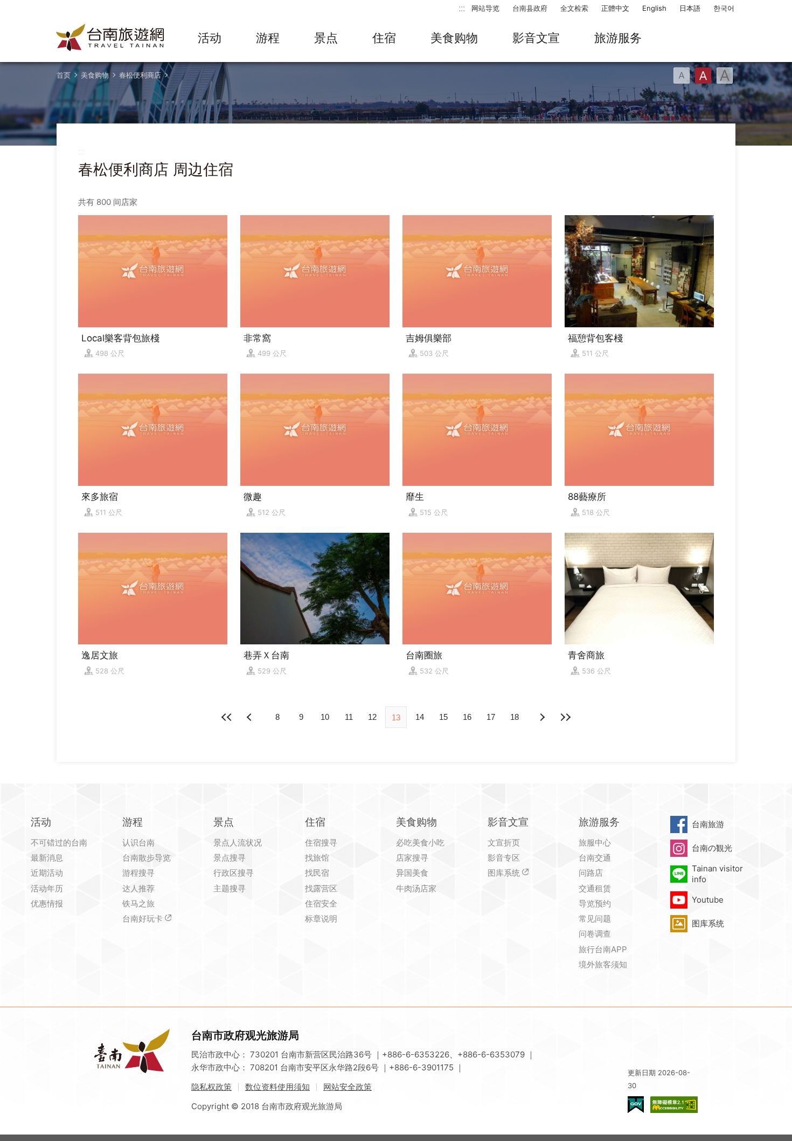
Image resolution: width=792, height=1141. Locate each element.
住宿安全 (321, 903)
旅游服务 (618, 38)
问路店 (591, 873)
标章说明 (321, 918)
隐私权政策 (211, 1087)
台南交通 (595, 858)
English (654, 8)
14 (419, 716)
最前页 (227, 717)
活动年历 (47, 888)
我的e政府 (636, 1104)
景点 (326, 38)
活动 (209, 38)
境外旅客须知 (603, 964)
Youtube (708, 900)
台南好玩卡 (142, 918)
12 (372, 716)
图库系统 (504, 873)
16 (467, 716)
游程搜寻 (138, 873)
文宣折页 (504, 842)
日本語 (689, 8)
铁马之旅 (138, 903)
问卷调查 (595, 934)
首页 (64, 75)
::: (461, 8)
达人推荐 (138, 888)
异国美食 (412, 873)
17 (491, 716)
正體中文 (615, 8)
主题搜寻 (229, 888)
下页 (250, 717)
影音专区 (504, 858)
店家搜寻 (412, 858)
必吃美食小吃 (420, 842)
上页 (541, 717)
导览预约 (595, 903)
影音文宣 (536, 38)
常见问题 (595, 918)
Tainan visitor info (717, 873)
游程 (268, 38)
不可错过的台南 (59, 842)
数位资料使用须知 (277, 1087)
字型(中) (703, 75)
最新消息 (47, 858)
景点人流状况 (237, 842)
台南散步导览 (146, 858)
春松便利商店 (140, 75)
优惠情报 (47, 903)
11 (349, 716)
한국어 (723, 8)
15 (443, 716)
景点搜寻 (229, 858)
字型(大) (725, 75)
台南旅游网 (110, 38)
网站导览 (485, 8)
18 (514, 716)
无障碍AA (674, 1104)
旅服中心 (595, 842)
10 (325, 716)
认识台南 (138, 842)
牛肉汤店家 (416, 888)
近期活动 (47, 873)
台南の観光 (712, 848)
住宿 (384, 38)
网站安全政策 (347, 1087)
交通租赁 (595, 888)
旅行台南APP (603, 949)
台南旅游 (708, 824)
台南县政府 (529, 8)
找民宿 (317, 873)
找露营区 (321, 888)
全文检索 (574, 8)
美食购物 (454, 38)
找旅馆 (317, 858)
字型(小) (681, 75)
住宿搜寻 (321, 842)
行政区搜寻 (233, 873)
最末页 (565, 717)
